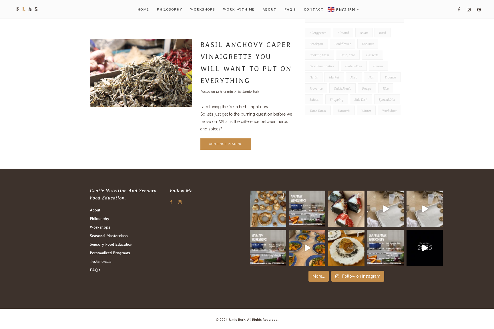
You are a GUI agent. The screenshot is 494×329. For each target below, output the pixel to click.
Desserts (372, 55)
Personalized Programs (110, 253)
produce (390, 77)
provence (316, 88)
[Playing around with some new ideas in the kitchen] (268, 248)
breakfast (316, 44)
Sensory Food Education (111, 244)
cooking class (319, 55)
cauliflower (342, 44)
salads (314, 100)
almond (343, 33)
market (334, 77)
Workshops (100, 227)
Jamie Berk (250, 92)
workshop (389, 111)
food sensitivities (322, 66)
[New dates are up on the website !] (307, 209)
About (95, 210)
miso (353, 77)
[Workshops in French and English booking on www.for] (385, 248)
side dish (361, 100)
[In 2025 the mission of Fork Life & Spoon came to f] (425, 248)
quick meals (342, 88)
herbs (314, 77)
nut (371, 77)
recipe (367, 88)
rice (386, 88)
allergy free (318, 33)
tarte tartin (318, 111)
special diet (387, 100)
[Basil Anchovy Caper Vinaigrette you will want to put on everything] (141, 73)
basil (382, 33)
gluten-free (353, 66)
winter (366, 111)
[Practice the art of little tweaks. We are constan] (307, 248)
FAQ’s (95, 270)
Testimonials (100, 261)
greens (378, 66)
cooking (368, 44)
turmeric (343, 111)
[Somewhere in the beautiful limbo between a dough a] (268, 209)
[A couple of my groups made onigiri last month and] (346, 209)
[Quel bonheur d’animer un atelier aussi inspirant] (346, 248)
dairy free (347, 55)
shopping (336, 100)
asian (364, 33)
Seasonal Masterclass (109, 235)
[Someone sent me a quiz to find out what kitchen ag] (385, 209)
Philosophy (99, 218)
